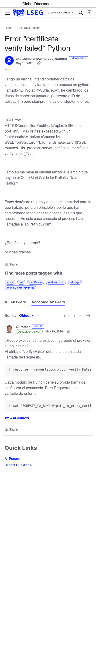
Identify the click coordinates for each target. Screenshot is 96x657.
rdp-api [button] (74, 282)
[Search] (81, 13)
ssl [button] (21, 282)
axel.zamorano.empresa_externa (41, 58)
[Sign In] (89, 13)
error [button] (10, 282)
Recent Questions (18, 465)
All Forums (13, 458)
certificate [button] (36, 282)
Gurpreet (23, 327)
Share (11, 264)
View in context (17, 417)
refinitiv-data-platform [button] (20, 288)
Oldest (25, 315)
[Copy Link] (39, 63)
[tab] (15, 302)
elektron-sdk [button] (56, 282)
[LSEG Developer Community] (43, 13)
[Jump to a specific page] (87, 315)
